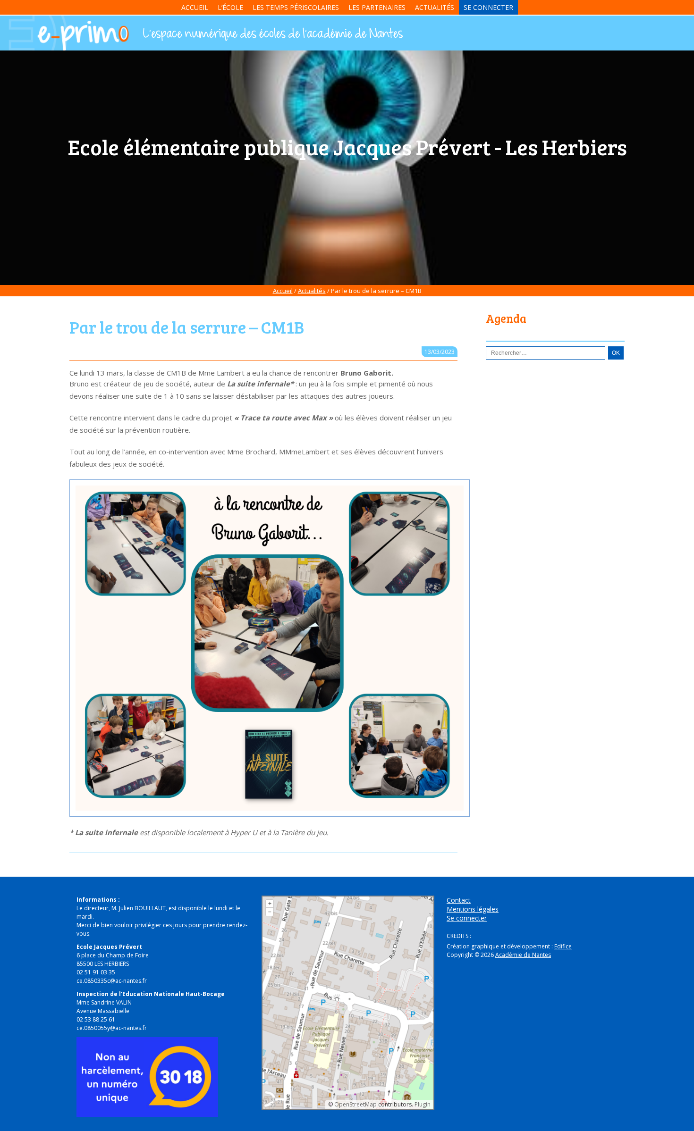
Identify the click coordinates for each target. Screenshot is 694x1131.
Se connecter (488, 7)
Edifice (563, 946)
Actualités (434, 7)
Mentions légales (473, 909)
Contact (459, 900)
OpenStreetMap (355, 1104)
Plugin (422, 1104)
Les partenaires (377, 7)
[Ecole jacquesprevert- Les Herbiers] (272, 34)
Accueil (194, 7)
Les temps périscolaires (296, 7)
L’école (230, 7)
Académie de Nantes (523, 955)
